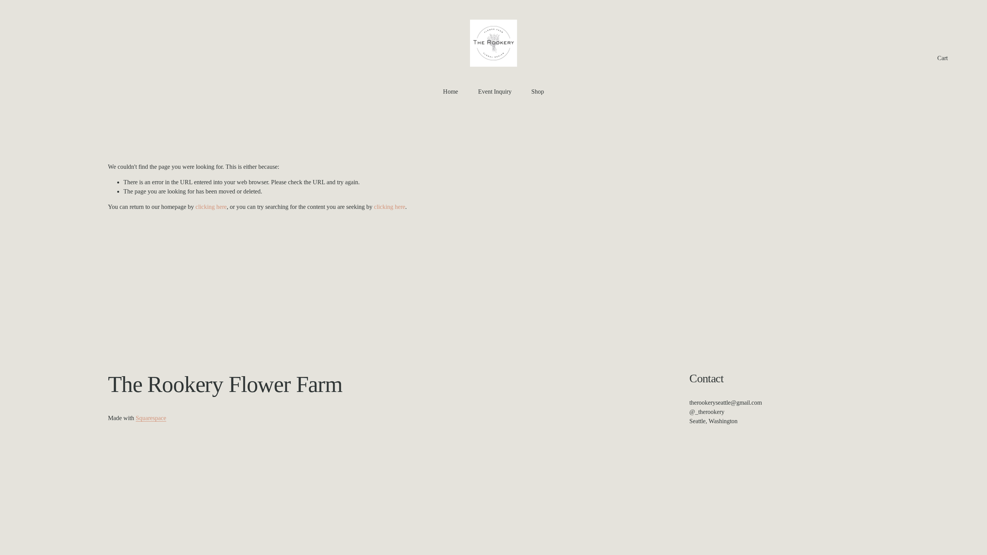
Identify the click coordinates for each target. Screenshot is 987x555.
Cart (942, 58)
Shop (537, 91)
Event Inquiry (495, 91)
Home (450, 91)
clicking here (211, 207)
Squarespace (151, 418)
